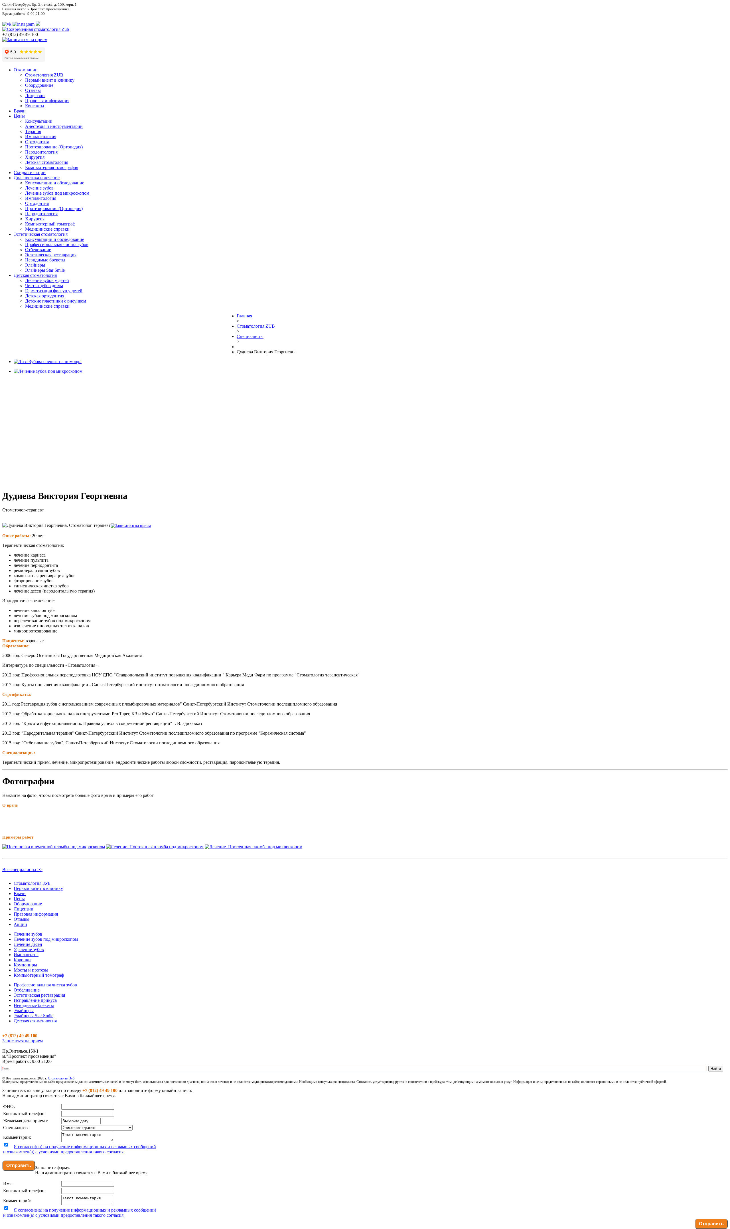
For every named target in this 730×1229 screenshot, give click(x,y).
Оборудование (39, 85)
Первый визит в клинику (49, 80)
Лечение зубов (39, 188)
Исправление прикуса (35, 1000)
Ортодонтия (37, 141)
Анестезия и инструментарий (54, 126)
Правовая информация (47, 100)
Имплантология (40, 136)
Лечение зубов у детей (47, 280)
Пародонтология (41, 152)
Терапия (33, 131)
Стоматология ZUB (44, 74)
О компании (26, 69)
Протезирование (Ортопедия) (54, 146)
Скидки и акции (30, 172)
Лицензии (35, 95)
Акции (20, 924)
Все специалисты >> (22, 869)
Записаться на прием (22, 1040)
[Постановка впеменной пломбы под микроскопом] (53, 846)
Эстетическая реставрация (50, 254)
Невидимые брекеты (45, 259)
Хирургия (34, 157)
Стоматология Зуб (61, 1078)
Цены (19, 116)
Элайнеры (35, 265)
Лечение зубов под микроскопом (57, 193)
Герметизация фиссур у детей (53, 290)
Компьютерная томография (51, 167)
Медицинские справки (47, 229)
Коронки (22, 959)
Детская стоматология (46, 162)
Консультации (38, 121)
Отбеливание (38, 249)
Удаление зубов (29, 949)
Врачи (20, 110)
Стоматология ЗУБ (32, 883)
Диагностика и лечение (37, 177)
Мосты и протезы (31, 970)
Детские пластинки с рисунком (55, 301)
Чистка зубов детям (44, 285)
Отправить (18, 1165)
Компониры (25, 964)
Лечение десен (28, 944)
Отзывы (33, 90)
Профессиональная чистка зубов (56, 244)
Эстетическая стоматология (41, 234)
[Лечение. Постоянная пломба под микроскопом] (155, 846)
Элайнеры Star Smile (45, 270)
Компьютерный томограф (50, 223)
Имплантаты (26, 954)
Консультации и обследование (54, 182)
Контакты (34, 105)
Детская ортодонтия (44, 295)
